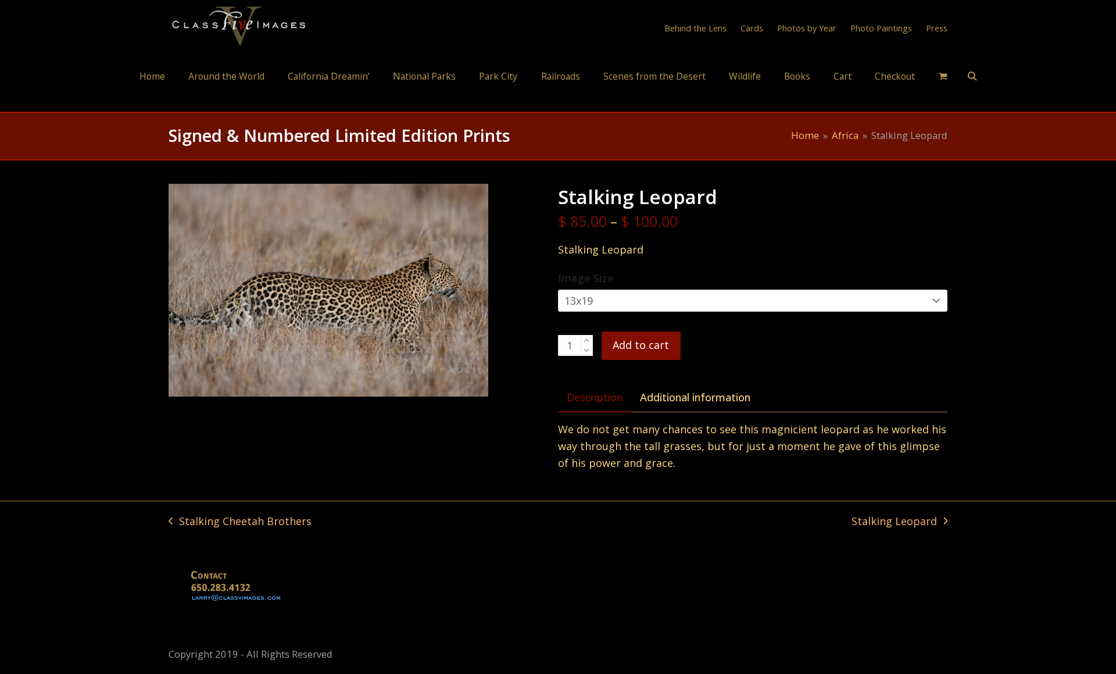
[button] (942, 75)
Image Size (586, 278)
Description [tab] (595, 397)
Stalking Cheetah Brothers (240, 522)
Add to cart (641, 345)
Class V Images (558, 100)
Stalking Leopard (894, 522)
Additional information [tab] (695, 397)
